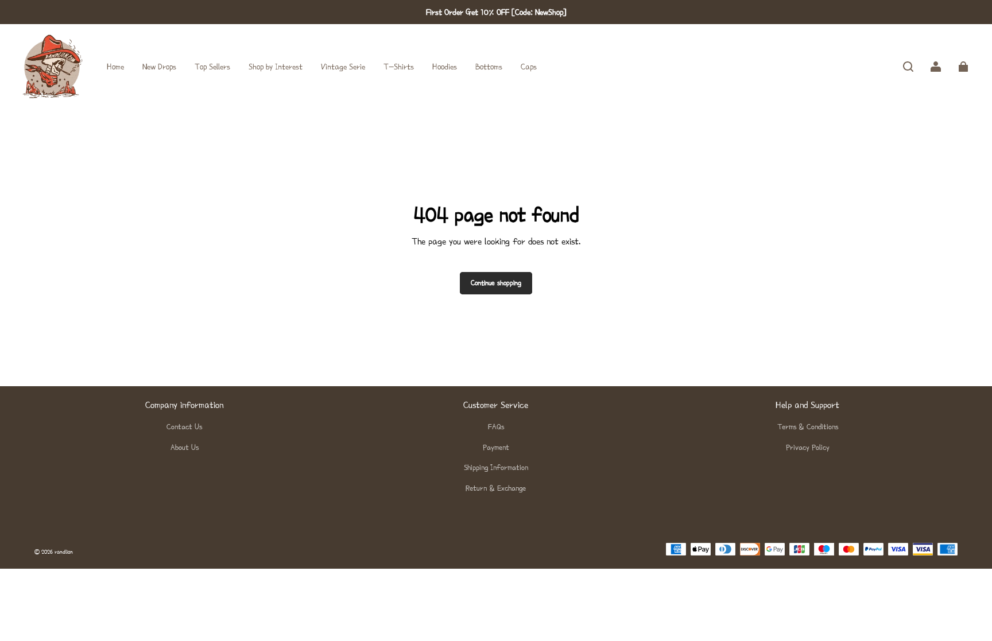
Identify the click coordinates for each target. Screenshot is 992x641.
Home (115, 66)
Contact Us (184, 426)
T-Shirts (398, 66)
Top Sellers (212, 66)
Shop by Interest (276, 66)
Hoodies (444, 66)
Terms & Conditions (807, 426)
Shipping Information (496, 467)
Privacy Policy (808, 447)
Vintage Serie (343, 66)
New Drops (159, 66)
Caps (529, 66)
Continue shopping (496, 283)
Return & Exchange (496, 488)
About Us (184, 447)
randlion (64, 552)
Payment (496, 447)
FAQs (496, 426)
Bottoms (488, 66)
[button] (908, 66)
